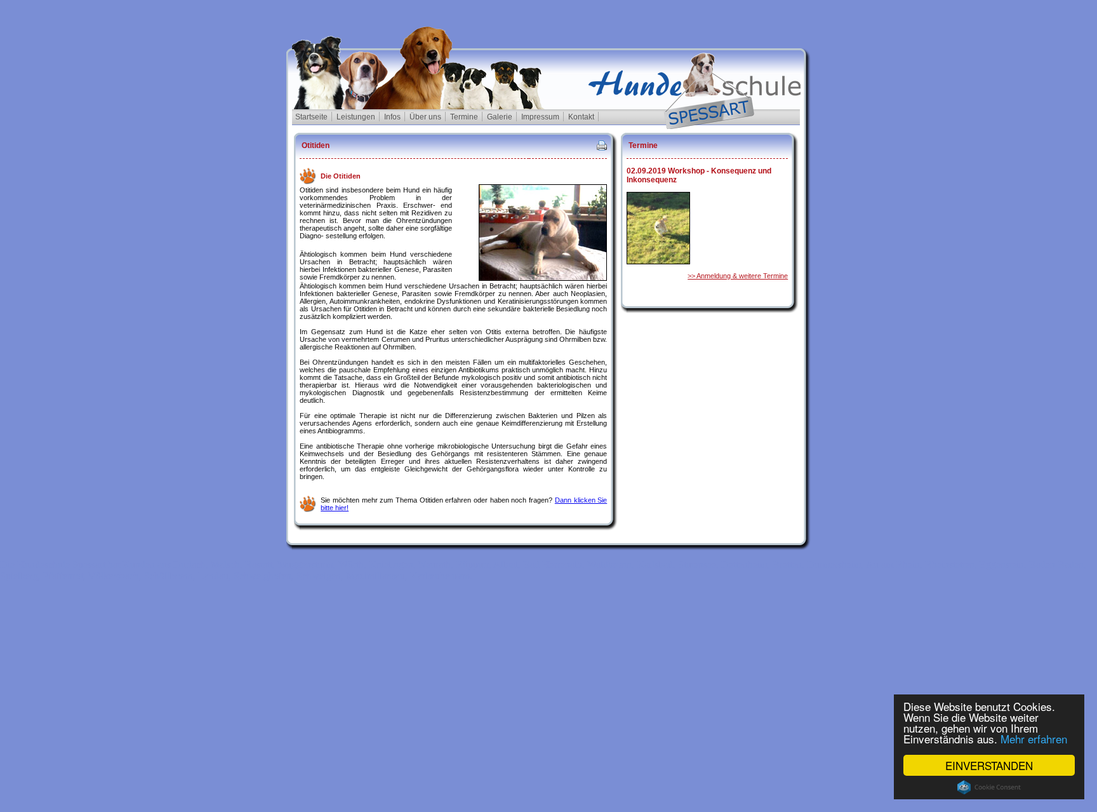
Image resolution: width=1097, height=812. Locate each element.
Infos (392, 116)
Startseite (311, 116)
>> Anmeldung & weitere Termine (738, 276)
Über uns (425, 116)
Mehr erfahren (1034, 739)
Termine (464, 116)
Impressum (540, 116)
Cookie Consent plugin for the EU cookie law (989, 787)
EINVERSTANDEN (989, 765)
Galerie (499, 116)
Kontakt (581, 116)
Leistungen (355, 116)
